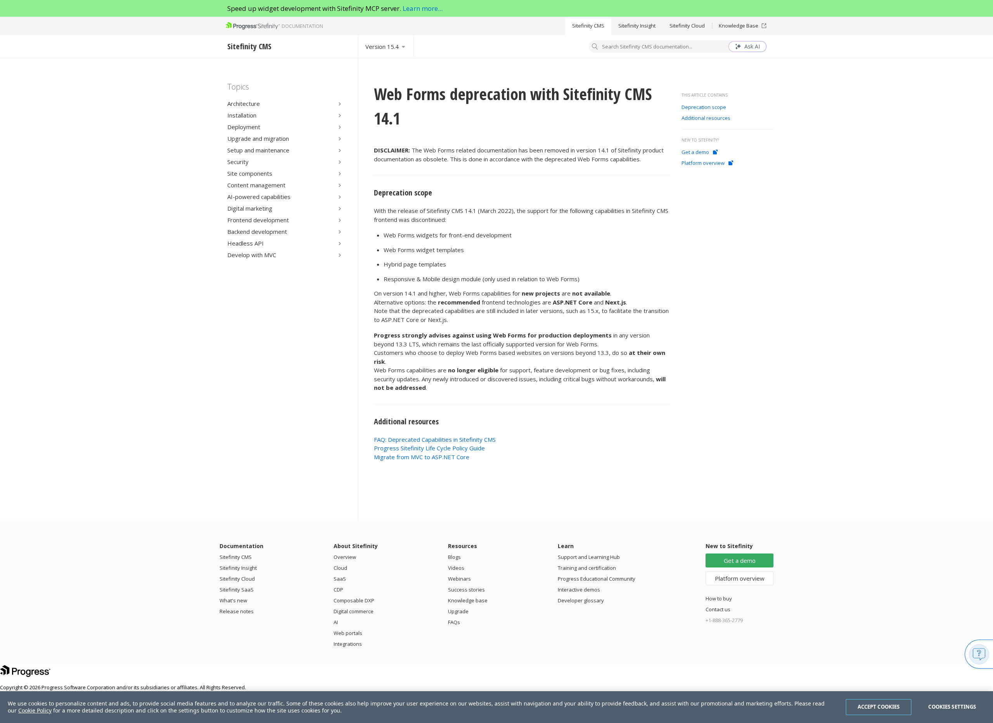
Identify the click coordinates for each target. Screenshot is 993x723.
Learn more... (423, 8)
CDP (338, 589)
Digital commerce (354, 611)
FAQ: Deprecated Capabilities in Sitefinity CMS (435, 439)
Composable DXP (354, 600)
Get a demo (695, 152)
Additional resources (407, 421)
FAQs (454, 622)
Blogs (454, 556)
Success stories (466, 589)
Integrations (348, 643)
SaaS (340, 578)
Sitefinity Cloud (687, 25)
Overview (345, 556)
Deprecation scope (404, 192)
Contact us (718, 609)
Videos (456, 567)
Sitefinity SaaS (237, 589)
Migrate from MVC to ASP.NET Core (421, 457)
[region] (496, 707)
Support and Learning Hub (589, 556)
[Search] (595, 47)
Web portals (348, 633)
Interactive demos (579, 589)
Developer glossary (581, 600)
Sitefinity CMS (588, 25)
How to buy (719, 598)
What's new (233, 600)
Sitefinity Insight (637, 25)
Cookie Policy (35, 710)
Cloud (340, 567)
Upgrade (458, 611)
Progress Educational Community (596, 578)
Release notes (237, 611)
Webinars (459, 578)
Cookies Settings (952, 706)
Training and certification (587, 567)
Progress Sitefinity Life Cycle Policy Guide (429, 448)
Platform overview (703, 162)
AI (336, 622)
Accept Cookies (879, 706)
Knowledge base (468, 600)
